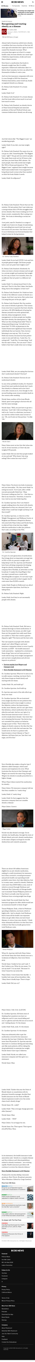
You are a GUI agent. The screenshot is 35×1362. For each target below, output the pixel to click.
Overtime (24, 6)
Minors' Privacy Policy (8, 1300)
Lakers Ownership (7, 1265)
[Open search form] (33, 2)
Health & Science (7, 21)
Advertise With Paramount (9, 1331)
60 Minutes (4, 6)
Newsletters (5, 1308)
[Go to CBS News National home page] (17, 2)
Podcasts (4, 1311)
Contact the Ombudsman (9, 1342)
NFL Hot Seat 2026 (7, 1262)
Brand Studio (5, 1317)
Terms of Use (5, 1298)
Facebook (5, 1276)
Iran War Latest (6, 1259)
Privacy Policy (6, 1289)
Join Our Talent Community (10, 1333)
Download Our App (7, 1314)
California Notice (7, 1292)
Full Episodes (16, 6)
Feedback (5, 1339)
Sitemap (4, 1320)
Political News (6, 1256)
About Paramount (7, 1328)
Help (3, 1336)
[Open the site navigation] (6, 2)
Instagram (4, 1278)
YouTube (4, 1273)
